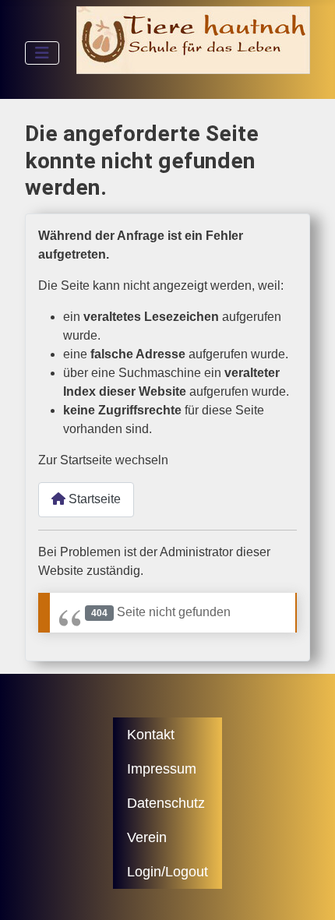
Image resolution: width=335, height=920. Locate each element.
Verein (147, 837)
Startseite (93, 499)
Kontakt (151, 734)
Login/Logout (167, 871)
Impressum (161, 769)
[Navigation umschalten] (42, 53)
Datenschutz (166, 803)
